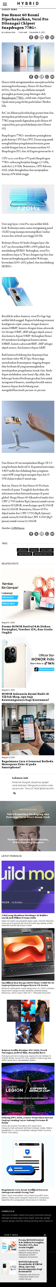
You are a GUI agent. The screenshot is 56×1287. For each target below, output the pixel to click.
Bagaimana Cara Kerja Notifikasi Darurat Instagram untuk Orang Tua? (25, 1191)
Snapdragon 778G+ (13, 98)
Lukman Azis (9, 32)
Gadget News (9, 9)
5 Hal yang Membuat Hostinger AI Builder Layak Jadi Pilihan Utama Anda (25, 916)
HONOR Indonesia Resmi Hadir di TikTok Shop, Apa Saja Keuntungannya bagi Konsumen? (25, 697)
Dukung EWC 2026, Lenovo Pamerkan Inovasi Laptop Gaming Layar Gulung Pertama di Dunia (27, 1120)
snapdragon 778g (43, 554)
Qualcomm (46, 550)
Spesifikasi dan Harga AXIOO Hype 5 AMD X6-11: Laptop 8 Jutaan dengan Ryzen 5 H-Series (28, 983)
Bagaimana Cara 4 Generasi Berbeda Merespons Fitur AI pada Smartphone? (27, 764)
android (22, 550)
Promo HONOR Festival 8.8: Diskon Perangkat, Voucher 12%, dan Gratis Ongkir (27, 629)
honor (34, 550)
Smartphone (25, 554)
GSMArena (17, 528)
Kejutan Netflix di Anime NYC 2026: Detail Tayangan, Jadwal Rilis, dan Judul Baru (24, 1051)
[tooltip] (31, 37)
